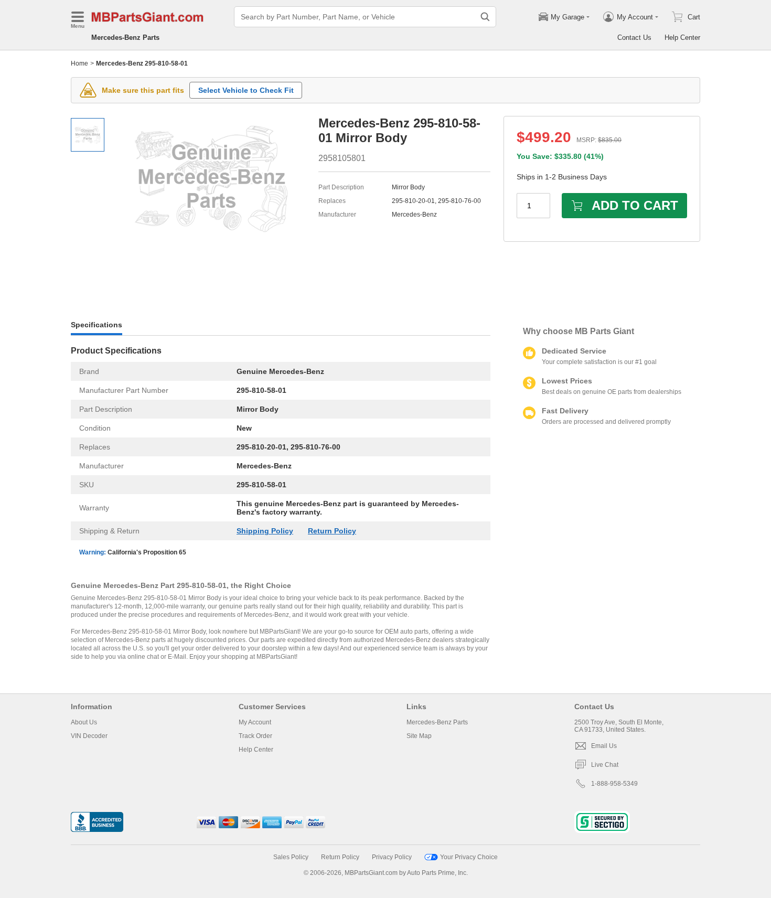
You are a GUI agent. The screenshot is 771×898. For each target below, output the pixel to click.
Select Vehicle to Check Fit (246, 90)
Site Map (419, 736)
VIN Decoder (89, 736)
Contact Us (634, 37)
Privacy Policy (392, 857)
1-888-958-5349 (614, 783)
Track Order (255, 736)
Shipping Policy (265, 531)
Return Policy (332, 531)
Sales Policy (290, 857)
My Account (255, 722)
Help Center (682, 37)
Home (79, 63)
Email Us (604, 746)
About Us (84, 722)
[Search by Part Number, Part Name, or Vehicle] (485, 16)
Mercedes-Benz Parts (125, 37)
